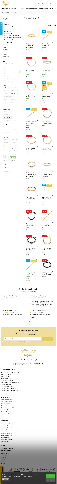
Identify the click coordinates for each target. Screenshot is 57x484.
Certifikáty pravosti (5, 397)
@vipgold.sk (36, 360)
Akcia (6, 79)
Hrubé (14, 145)
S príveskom (7, 145)
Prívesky (5, 54)
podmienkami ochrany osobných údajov (34, 341)
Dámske (6, 157)
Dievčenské (13, 160)
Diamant (6, 93)
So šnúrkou (7, 150)
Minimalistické (15, 139)
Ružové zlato (7, 114)
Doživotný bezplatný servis (7, 411)
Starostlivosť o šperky (8, 63)
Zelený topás (7, 105)
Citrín (6, 102)
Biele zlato (14, 111)
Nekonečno (15, 129)
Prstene (5, 44)
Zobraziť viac (28, 322)
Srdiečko (6, 127)
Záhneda (12, 102)
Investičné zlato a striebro (9, 22)
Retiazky (5, 52)
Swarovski (14, 93)
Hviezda (6, 132)
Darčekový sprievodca (8, 26)
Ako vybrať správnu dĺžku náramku (9, 388)
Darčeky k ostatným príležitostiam (12, 37)
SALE (11, 81)
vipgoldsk (25, 360)
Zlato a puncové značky (6, 399)
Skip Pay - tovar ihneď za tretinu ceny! (10, 372)
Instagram (28, 360)
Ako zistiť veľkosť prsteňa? (7, 386)
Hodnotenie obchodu (28, 289)
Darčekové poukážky (9, 29)
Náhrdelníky (6, 56)
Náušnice (5, 49)
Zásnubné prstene (7, 42)
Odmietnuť (50, 480)
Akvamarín (14, 99)
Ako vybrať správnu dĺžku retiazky (9, 390)
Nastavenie (5, 479)
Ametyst (6, 90)
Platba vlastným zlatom (6, 439)
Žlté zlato (7, 111)
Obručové (15, 150)
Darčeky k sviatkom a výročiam (11, 35)
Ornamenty (7, 142)
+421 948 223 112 (38, 364)
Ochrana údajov (5, 431)
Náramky (5, 59)
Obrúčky (5, 47)
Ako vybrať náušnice (6, 376)
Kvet (13, 127)
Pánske (13, 157)
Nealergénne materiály (6, 401)
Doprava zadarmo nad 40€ (7, 407)
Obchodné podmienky (6, 429)
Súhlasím (50, 476)
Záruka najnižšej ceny (6, 403)
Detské (6, 160)
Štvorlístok (7, 129)
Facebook (21, 360)
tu (31, 476)
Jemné (14, 142)
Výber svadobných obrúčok (7, 380)
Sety (4, 61)
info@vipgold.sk (21, 364)
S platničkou (15, 148)
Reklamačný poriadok (6, 433)
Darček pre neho (8, 33)
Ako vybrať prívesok (6, 374)
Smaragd (6, 99)
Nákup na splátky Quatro (7, 435)
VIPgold (6, 167)
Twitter (3, 459)
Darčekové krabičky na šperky (11, 39)
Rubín (16, 87)
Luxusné (6, 139)
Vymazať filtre (7, 171)
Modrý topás (14, 90)
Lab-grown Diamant (9, 96)
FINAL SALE (6, 24)
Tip (5, 81)
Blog (2, 416)
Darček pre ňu (7, 31)
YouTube (32, 360)
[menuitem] (9, 8)
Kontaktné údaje (5, 441)
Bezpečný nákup (5, 437)
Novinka (12, 79)
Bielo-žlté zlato (8, 117)
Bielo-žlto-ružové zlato (9, 120)
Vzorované (7, 148)
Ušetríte (17, 81)
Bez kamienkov (8, 87)
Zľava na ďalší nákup (6, 405)
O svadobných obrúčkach (7, 378)
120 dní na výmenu (5, 409)
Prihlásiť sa (47, 338)
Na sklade (7, 76)
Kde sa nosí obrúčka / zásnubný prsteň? (10, 382)
